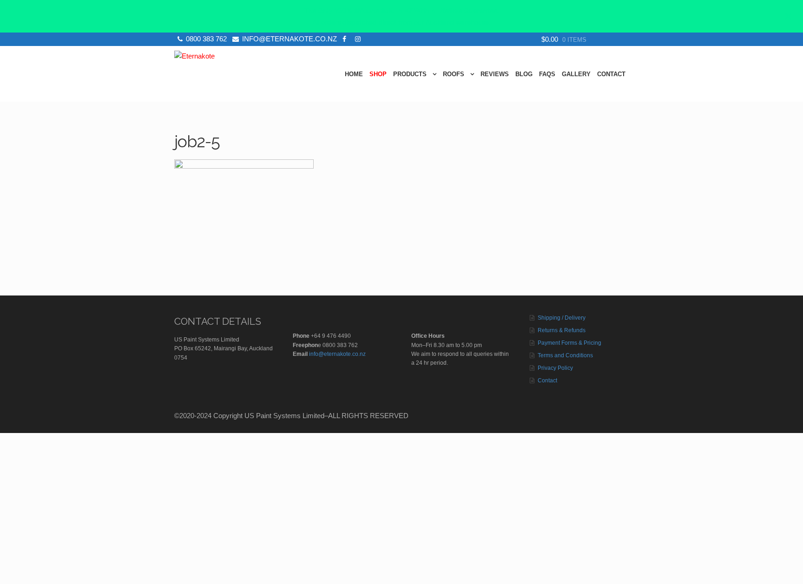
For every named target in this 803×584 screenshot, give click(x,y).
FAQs (547, 74)
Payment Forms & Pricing (569, 343)
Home (354, 74)
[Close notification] (788, 16)
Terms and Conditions (565, 355)
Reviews (494, 74)
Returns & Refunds (562, 330)
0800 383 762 (206, 39)
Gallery (576, 74)
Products (410, 74)
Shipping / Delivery (562, 318)
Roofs (453, 74)
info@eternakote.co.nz (289, 39)
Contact (611, 74)
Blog (524, 74)
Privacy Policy (555, 368)
